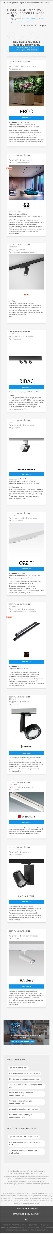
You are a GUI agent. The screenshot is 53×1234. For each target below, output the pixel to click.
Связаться (26, 117)
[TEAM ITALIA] (26, 816)
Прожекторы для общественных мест (24, 1079)
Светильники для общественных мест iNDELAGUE (24, 1143)
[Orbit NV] (26, 562)
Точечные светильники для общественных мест (26, 1086)
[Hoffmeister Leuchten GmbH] (26, 468)
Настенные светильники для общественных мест (20, 1116)
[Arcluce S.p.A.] (26, 979)
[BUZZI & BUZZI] (26, 204)
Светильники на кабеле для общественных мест (20, 1102)
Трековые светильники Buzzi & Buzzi (23, 1137)
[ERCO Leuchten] (26, 110)
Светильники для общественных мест (24, 1073)
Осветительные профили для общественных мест (21, 1094)
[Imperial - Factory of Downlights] (26, 746)
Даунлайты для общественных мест (23, 1109)
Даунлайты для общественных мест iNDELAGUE (23, 1151)
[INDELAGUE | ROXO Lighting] (26, 294)
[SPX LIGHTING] (26, 653)
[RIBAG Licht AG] (26, 380)
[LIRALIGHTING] (26, 895)
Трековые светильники (18, 1068)
